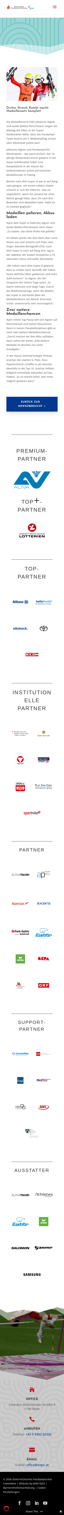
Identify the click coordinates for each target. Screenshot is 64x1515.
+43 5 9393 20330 (38, 1434)
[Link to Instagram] (28, 1503)
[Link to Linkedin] (36, 1503)
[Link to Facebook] (19, 1503)
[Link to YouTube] (45, 1503)
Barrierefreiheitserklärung (19, 1487)
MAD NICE (39, 1483)
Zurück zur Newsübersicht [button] (30, 404)
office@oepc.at (37, 1465)
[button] (55, 9)
